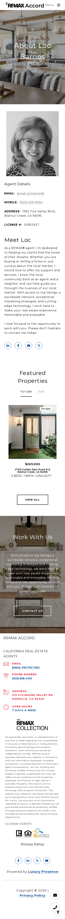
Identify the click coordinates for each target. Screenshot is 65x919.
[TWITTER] (39, 345)
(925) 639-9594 (31, 202)
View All (32, 499)
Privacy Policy (32, 844)
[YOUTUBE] (28, 345)
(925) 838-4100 (22, 678)
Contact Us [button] (32, 610)
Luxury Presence (43, 872)
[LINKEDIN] (7, 345)
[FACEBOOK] (18, 345)
